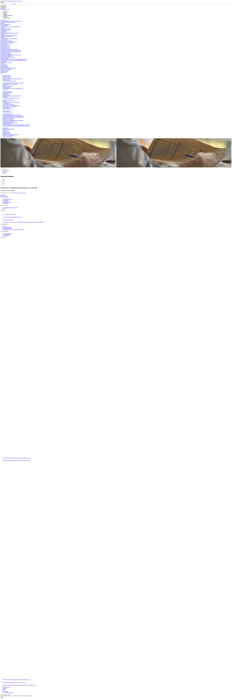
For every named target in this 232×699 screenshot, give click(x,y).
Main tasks (5, 76)
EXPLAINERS (3, 64)
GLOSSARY (5, 691)
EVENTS (2, 63)
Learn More (30, 695)
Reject (1, 696)
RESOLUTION (3, 32)
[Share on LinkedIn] (3, 181)
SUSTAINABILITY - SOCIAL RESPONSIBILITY (10, 26)
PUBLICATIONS (3, 46)
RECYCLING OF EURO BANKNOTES (8, 41)
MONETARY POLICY (5, 28)
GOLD (4, 226)
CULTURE (2, 27)
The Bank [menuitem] (5, 11)
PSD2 (4, 208)
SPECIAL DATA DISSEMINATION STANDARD (10, 54)
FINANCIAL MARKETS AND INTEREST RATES (10, 51)
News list (4, 172)
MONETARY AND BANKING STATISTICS (9, 49)
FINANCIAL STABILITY (5, 29)
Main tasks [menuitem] (5, 12)
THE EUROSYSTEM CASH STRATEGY (8, 38)
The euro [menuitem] (4, 14)
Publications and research (8, 78)
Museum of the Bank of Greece (19, 685)
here (21, 192)
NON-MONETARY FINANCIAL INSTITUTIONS (10, 50)
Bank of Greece (16, 457)
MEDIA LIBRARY (4, 66)
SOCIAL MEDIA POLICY (8, 692)
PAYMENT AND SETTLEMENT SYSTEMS (9, 33)
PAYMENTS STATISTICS (5, 53)
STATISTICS (5, 201)
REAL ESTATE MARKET (5, 56)
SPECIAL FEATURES (5, 70)
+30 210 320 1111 (12, 217)
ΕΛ (3, 8)
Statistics (4, 79)
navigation (6, 1)
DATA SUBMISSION (7, 233)
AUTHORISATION (7, 234)
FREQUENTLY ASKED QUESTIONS (8, 67)
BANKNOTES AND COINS (6, 40)
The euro (4, 77)
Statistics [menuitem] (5, 16)
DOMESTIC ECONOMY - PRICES (7, 57)
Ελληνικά (4, 71)
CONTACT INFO (4, 65)
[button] (14, 3)
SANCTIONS (5, 235)
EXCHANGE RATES (7, 228)
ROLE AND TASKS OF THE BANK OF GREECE (10, 21)
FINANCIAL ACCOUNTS (5, 52)
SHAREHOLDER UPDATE (6, 62)
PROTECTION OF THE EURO (6, 42)
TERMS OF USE (6, 687)
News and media (6, 80)
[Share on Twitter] (3, 180)
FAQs (9, 214)
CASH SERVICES (4, 39)
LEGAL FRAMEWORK (5, 24)
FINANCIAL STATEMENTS (6, 69)
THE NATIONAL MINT (5, 45)
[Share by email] (3, 184)
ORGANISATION (4, 25)
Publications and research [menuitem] (7, 15)
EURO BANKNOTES (7, 227)
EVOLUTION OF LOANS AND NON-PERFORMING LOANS (13, 60)
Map (8, 219)
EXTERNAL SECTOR (5, 48)
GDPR (4, 689)
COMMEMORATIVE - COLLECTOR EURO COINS (13, 229)
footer (19, 1)
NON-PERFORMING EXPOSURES (10, 207)
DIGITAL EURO (3, 44)
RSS (4, 690)
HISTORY (2, 23)
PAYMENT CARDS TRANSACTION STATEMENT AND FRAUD (14, 59)
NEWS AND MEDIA (7, 202)
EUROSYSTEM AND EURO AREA (7, 22)
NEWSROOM (3, 61)
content (13, 1)
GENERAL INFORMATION (6, 36)
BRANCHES (5, 203)
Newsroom (5, 171)
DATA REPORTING (4, 58)
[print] (3, 185)
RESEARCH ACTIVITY (5, 47)
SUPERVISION (3, 30)
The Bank (5, 75)
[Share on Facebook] (3, 182)
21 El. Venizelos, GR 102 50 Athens (23, 222)
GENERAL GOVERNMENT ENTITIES (8, 35)
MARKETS (2, 34)
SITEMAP (5, 688)
